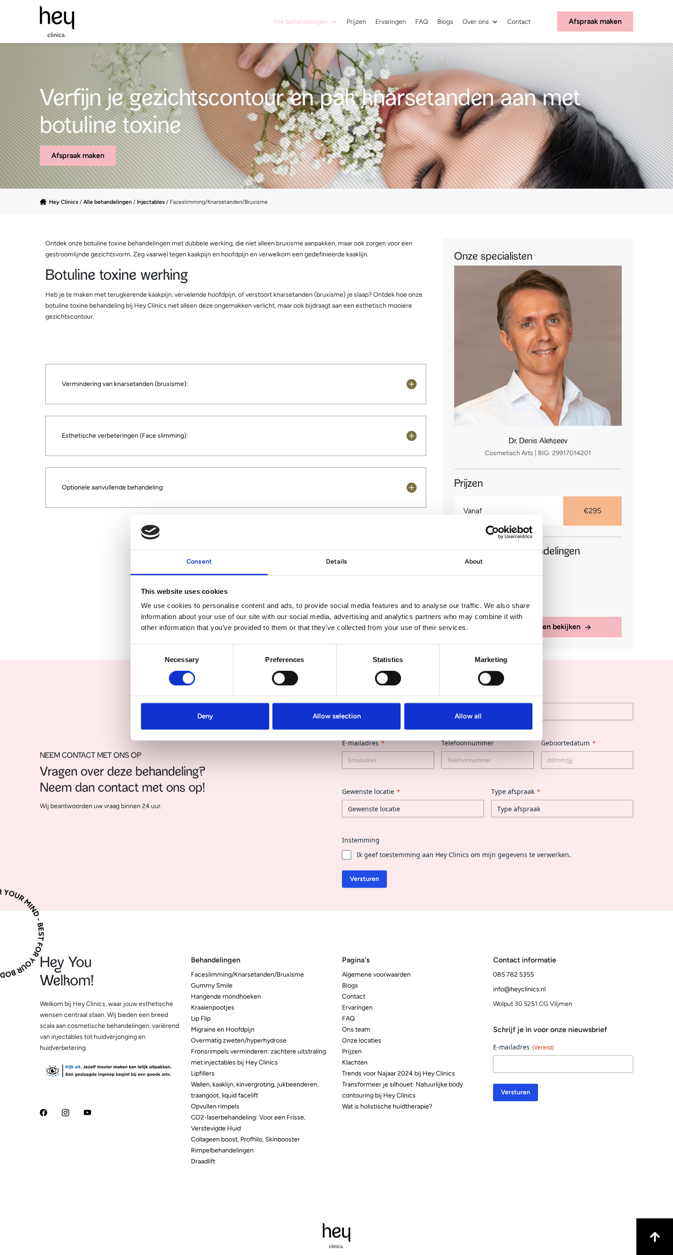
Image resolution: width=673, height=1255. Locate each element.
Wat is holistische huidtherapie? (387, 1106)
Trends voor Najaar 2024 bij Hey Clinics (398, 1073)
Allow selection (337, 716)
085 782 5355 (513, 974)
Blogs (445, 22)
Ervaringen (390, 22)
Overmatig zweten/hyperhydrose (239, 1040)
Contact (519, 22)
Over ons (475, 22)
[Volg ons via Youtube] (87, 1112)
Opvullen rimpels (215, 1106)
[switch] (285, 678)
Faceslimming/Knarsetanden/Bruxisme (247, 974)
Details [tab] (336, 562)
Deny (205, 716)
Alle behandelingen (300, 22)
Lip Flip (201, 1018)
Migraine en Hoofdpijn (223, 1029)
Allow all (468, 716)
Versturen (364, 879)
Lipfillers (203, 1073)
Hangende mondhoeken (226, 996)
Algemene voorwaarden (376, 974)
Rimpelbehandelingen (222, 1150)
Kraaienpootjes (212, 1007)
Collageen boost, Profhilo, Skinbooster (245, 1139)
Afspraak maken (77, 155)
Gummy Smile (212, 985)
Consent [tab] (199, 562)
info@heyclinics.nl (519, 989)
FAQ (421, 22)
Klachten (355, 1062)
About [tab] (474, 562)
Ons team (356, 1029)
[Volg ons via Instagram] (65, 1112)
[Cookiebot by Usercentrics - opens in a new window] (492, 532)
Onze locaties (361, 1040)
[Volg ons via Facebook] (43, 1112)
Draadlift (203, 1161)
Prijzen (356, 22)
